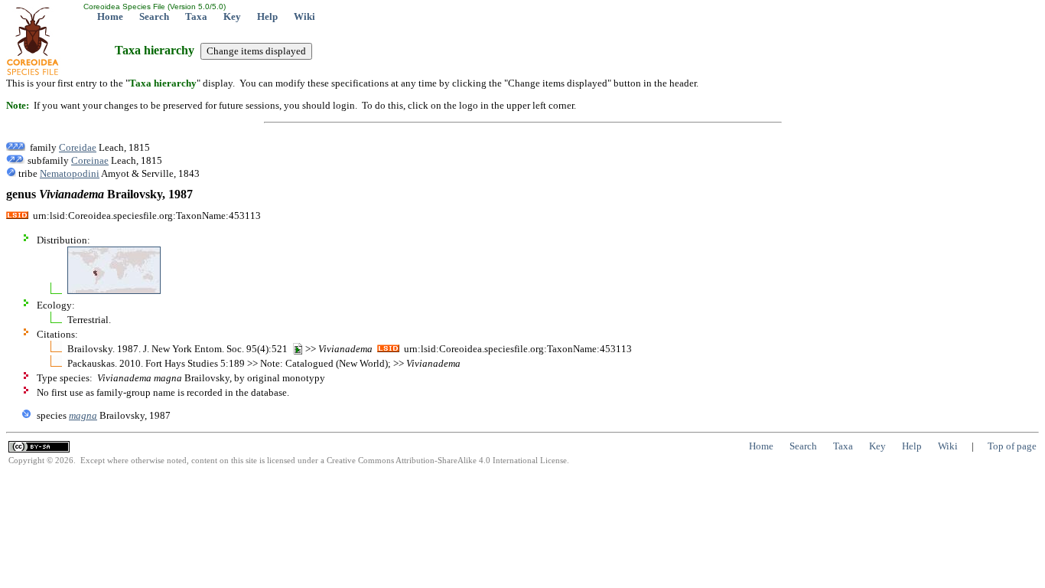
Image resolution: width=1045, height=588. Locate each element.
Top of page (1012, 446)
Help (267, 16)
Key (232, 16)
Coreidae (77, 147)
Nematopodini (69, 173)
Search (154, 16)
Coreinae (90, 160)
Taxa (196, 16)
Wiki (304, 16)
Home (110, 16)
